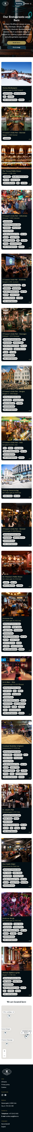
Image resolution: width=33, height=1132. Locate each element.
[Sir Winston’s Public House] (16, 569)
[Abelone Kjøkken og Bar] (16, 972)
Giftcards (4, 1082)
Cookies (3, 1087)
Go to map (16, 47)
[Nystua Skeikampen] (16, 82)
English (3, 1127)
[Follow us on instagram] (2, 1095)
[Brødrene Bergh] (16, 917)
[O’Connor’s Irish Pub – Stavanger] (16, 334)
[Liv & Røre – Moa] (16, 686)
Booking (19, 4)
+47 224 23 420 (13, 1113)
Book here (16, 43)
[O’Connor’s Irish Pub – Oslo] (16, 438)
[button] (9, 1016)
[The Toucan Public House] (16, 165)
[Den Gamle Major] (16, 863)
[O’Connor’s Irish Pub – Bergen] (16, 388)
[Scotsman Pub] (16, 622)
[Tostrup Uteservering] (16, 481)
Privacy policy (5, 1084)
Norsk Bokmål (5, 1124)
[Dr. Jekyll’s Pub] (16, 809)
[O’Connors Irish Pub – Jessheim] (16, 279)
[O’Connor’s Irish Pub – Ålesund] (16, 525)
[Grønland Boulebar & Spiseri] (16, 750)
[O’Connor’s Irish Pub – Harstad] (16, 124)
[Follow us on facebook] (5, 1095)
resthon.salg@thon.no (12, 1116)
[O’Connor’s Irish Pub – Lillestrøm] (16, 220)
